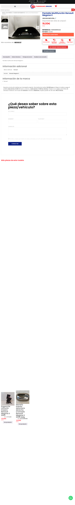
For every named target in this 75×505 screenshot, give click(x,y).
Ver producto (8, 422)
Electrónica (9, 12)
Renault (16, 69)
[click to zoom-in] (24, 27)
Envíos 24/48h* (42, 1)
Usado (50, 32)
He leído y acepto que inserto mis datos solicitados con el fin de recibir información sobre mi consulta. (35, 139)
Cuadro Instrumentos (19, 12)
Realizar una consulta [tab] (40, 57)
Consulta (11, 126)
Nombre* (11, 119)
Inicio (3, 12)
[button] (15, 6)
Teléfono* (41, 119)
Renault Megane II (14, 73)
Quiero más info (49, 51)
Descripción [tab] (6, 57)
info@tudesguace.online (38, 2)
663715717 (33, 1)
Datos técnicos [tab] (16, 57)
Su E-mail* (11, 111)
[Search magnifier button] (73, 10)
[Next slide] (37, 27)
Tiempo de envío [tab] (27, 57)
